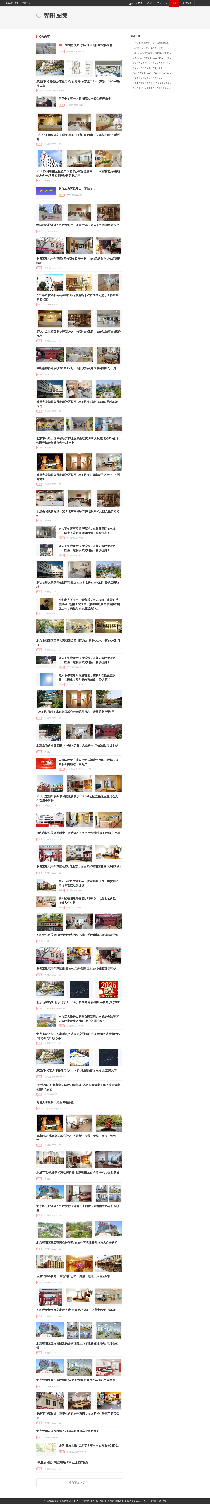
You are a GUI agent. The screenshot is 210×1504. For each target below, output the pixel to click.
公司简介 (86, 1501)
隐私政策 (119, 1501)
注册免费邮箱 (186, 3)
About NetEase (75, 1501)
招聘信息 (102, 1501)
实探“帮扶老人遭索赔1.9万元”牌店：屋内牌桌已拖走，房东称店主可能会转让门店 (153, 58)
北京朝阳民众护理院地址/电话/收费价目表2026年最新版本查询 (75, 1380)
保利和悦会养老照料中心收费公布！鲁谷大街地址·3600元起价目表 (78, 832)
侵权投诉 (162, 1501)
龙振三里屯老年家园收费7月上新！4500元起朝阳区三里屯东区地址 (78, 866)
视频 (61, 52)
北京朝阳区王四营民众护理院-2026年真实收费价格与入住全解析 (76, 1242)
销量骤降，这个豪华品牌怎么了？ (148, 78)
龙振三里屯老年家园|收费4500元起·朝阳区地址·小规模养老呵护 (76, 968)
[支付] (158, 3)
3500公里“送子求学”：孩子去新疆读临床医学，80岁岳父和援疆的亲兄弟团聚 (153, 43)
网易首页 (9, 3)
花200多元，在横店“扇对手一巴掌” (148, 48)
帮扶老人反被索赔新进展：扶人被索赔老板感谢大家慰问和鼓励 (153, 63)
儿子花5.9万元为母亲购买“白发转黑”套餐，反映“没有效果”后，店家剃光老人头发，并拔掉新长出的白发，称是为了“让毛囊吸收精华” (153, 53)
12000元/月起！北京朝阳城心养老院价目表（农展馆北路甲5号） (76, 711)
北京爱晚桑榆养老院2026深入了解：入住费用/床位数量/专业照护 (77, 745)
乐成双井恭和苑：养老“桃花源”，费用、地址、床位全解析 (73, 1276)
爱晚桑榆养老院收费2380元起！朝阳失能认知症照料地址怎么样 (76, 368)
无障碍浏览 (26, 3)
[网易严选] (150, 3)
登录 (174, 3)
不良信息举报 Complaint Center (137, 1501)
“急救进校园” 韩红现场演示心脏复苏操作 (62, 1462)
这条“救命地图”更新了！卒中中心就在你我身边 (89, 1445)
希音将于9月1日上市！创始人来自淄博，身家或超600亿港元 (153, 88)
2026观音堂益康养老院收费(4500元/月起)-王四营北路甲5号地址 (76, 1309)
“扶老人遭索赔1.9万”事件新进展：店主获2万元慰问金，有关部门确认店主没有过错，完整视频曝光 (153, 73)
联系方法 (94, 1501)
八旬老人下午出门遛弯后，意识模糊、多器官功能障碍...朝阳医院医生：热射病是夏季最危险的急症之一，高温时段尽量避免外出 (90, 604)
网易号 (39, 91)
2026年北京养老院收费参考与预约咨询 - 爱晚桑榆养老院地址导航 (77, 934)
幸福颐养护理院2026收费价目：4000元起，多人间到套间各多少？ (77, 225)
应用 (16, 3)
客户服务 (111, 1501)
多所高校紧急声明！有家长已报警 (148, 68)
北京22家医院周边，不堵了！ (77, 188)
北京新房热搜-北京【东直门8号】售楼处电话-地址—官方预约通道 (78, 1002)
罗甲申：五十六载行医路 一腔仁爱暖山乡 (85, 98)
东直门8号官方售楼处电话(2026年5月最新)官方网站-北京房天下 (76, 1070)
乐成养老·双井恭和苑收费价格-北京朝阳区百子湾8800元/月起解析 (77, 1172)
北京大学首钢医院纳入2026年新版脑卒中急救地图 (67, 1431)
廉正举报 (154, 1501)
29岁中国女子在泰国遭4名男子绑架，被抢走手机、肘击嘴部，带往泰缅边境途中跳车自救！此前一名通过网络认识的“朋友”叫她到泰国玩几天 (153, 83)
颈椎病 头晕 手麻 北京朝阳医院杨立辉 (88, 45)
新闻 (61, 105)
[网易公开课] (140, 3)
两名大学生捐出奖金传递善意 (55, 1102)
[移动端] (131, 3)
